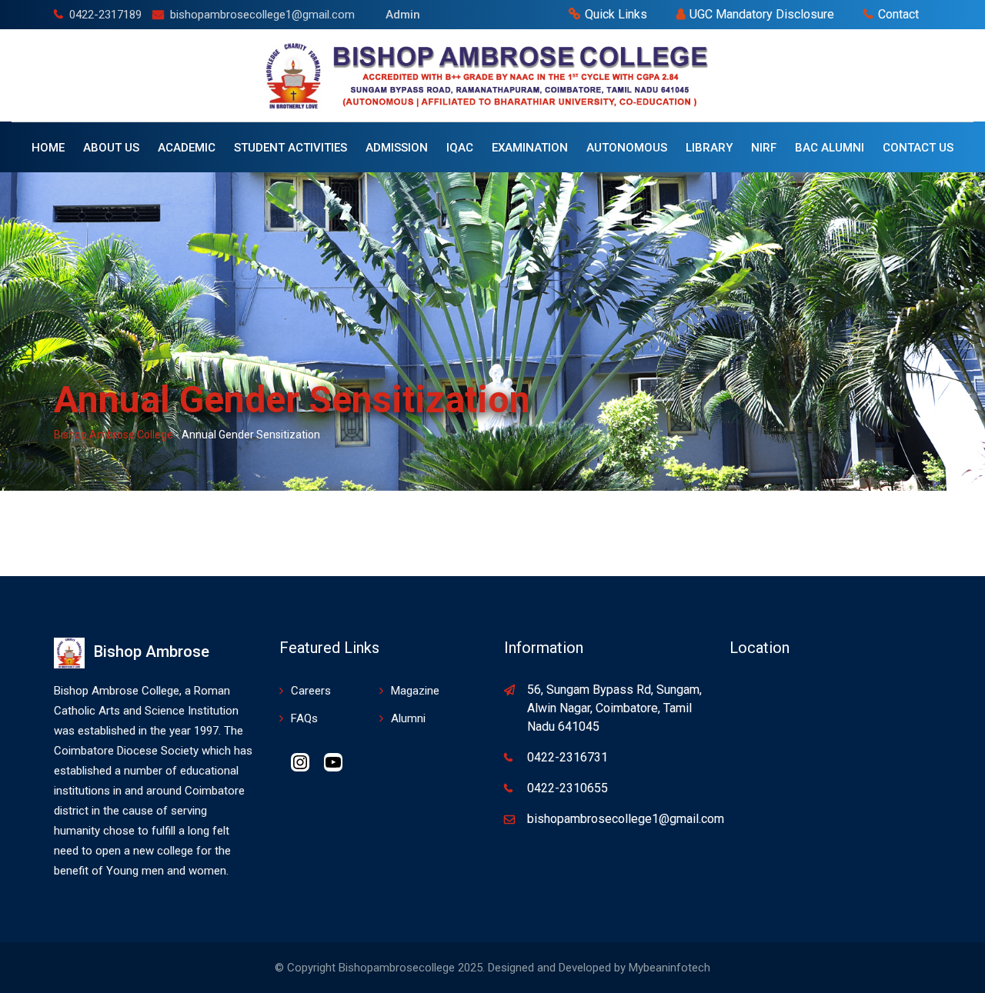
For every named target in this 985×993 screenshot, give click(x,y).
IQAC (459, 148)
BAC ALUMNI (829, 148)
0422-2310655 (567, 788)
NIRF (763, 148)
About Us (111, 148)
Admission (397, 148)
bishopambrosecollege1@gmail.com (262, 15)
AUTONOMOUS (626, 148)
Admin (403, 15)
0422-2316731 (567, 757)
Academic (186, 148)
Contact (898, 14)
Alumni (408, 718)
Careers (311, 691)
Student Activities (290, 148)
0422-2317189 (105, 15)
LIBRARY (709, 148)
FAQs (304, 718)
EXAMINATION (530, 148)
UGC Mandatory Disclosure (762, 14)
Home (48, 148)
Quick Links (616, 14)
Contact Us (918, 148)
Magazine (415, 691)
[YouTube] (333, 768)
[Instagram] (300, 768)
